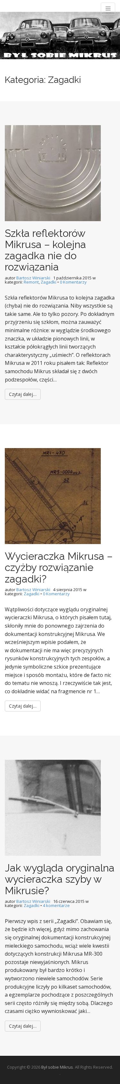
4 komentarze (56, 905)
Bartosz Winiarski (33, 278)
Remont (31, 282)
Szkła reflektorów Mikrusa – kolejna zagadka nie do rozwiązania (45, 250)
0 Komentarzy (73, 282)
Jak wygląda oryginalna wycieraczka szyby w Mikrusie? (60, 879)
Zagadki (48, 282)
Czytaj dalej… (22, 394)
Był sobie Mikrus (57, 1067)
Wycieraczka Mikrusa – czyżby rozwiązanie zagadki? (59, 567)
